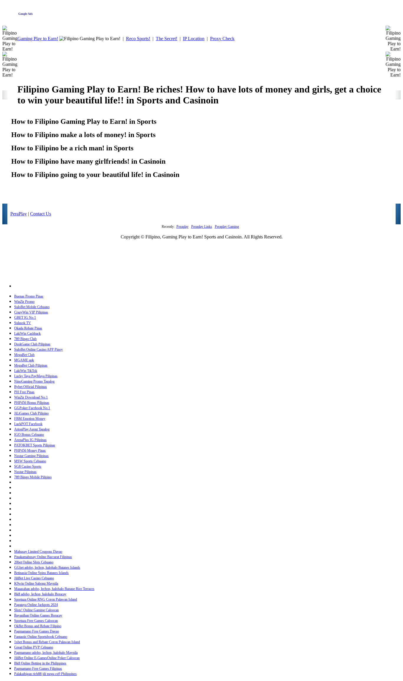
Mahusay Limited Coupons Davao (38, 552)
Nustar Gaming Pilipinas (31, 456)
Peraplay (182, 227)
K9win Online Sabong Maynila (36, 583)
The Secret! (166, 38)
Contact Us (40, 213)
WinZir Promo (24, 302)
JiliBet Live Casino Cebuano (34, 578)
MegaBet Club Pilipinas (30, 365)
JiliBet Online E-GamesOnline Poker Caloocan (47, 658)
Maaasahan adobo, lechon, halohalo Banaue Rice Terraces (54, 589)
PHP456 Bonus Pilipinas (31, 403)
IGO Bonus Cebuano (29, 435)
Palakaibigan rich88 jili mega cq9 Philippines (45, 674)
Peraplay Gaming (227, 227)
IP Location (193, 38)
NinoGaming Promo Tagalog (34, 381)
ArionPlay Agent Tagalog (32, 429)
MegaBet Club (24, 355)
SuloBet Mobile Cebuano (32, 307)
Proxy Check (222, 38)
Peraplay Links (201, 227)
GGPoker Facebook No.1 (32, 408)
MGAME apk (24, 360)
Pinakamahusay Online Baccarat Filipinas (43, 557)
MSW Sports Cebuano (30, 461)
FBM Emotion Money (29, 419)
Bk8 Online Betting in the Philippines (40, 663)
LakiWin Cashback (27, 333)
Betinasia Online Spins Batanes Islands (41, 573)
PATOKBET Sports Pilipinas (34, 445)
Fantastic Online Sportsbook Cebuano (40, 637)
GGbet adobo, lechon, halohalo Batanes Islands (47, 567)
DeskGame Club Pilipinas (32, 344)
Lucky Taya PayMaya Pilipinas (36, 376)
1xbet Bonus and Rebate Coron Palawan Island (47, 642)
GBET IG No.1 (25, 318)
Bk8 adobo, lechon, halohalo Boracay (40, 594)
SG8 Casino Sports (27, 466)
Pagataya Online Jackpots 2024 (36, 605)
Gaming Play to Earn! (37, 38)
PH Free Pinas (24, 392)
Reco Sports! (138, 38)
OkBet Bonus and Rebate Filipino (37, 626)
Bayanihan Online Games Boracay (38, 615)
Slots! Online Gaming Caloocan (36, 610)
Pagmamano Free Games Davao (36, 631)
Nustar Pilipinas (25, 472)
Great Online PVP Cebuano (33, 647)
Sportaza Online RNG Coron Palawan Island (45, 599)
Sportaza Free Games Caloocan (36, 621)
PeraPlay (18, 213)
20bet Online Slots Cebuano (33, 562)
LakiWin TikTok (25, 371)
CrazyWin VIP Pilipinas (31, 312)
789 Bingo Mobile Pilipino (33, 477)
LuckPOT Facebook (28, 424)
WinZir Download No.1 (31, 397)
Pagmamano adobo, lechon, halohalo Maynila (46, 653)
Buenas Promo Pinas (28, 296)
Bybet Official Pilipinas (30, 387)
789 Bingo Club (25, 339)
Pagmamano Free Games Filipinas (38, 669)
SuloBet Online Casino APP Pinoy (38, 349)
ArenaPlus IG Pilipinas (30, 440)
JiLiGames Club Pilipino (31, 413)
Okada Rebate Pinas (28, 328)
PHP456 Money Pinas (30, 450)
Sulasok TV (22, 323)
